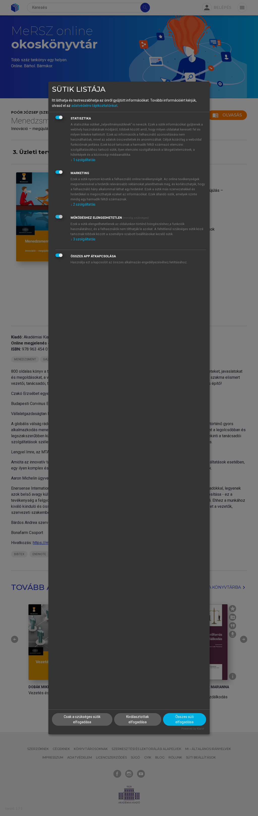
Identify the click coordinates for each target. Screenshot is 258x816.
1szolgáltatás (83, 160)
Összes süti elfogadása (184, 719)
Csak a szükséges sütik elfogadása (82, 719)
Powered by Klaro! (192, 728)
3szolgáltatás (83, 239)
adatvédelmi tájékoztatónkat (94, 105)
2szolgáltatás (83, 204)
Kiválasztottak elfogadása (137, 719)
